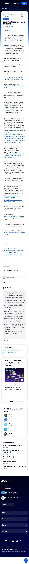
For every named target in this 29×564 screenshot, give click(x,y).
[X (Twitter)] (9, 541)
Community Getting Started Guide (13, 350)
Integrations (7, 266)
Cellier (10, 433)
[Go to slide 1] (6, 401)
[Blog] (2, 541)
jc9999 (10, 419)
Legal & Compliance (19, 547)
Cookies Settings (5, 549)
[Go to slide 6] (18, 401)
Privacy (7, 545)
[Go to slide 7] (20, 401)
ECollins (11, 424)
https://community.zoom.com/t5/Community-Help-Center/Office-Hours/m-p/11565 (14, 155)
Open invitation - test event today (13, 466)
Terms (2, 545)
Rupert (7, 13)
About (4, 513)
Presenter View (7, 457)
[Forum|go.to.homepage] (12, 3)
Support (5, 531)
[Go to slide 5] (16, 401)
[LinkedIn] (6, 541)
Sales (4, 525)
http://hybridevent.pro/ (10, 248)
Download (5, 519)
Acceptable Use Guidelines (7, 547)
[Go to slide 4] (13, 401)
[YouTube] (13, 541)
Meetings (5, 454)
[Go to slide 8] (22, 401)
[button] (2, 3)
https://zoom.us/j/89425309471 (15, 79)
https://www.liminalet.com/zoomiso (13, 134)
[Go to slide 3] (10, 401)
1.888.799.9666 (6, 488)
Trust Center (12, 545)
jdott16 (10, 414)
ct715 (10, 428)
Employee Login (13, 549)
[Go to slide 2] (8, 401)
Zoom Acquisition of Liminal (11, 445)
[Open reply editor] (14, 277)
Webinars (4, 8)
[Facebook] (20, 541)
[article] (14, 314)
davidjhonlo (8, 287)
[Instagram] (16, 541)
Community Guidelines (10, 352)
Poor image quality (9, 461)
